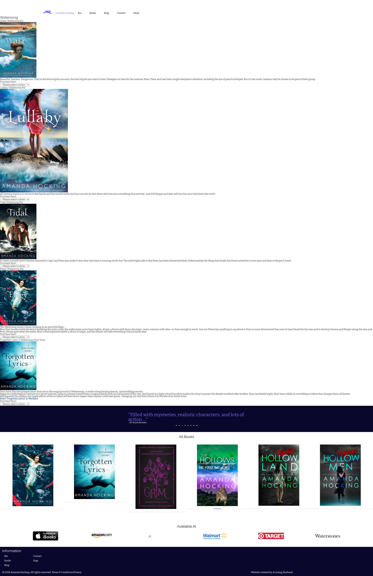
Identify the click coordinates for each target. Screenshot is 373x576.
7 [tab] (193, 421)
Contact (37, 552)
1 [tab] (176, 421)
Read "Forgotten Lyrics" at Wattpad (19, 398)
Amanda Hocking (64, 13)
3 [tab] (182, 421)
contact (121, 13)
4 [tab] (185, 421)
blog (106, 13)
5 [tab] (187, 421)
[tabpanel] (186, 415)
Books (7, 556)
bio (79, 13)
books (92, 13)
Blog (6, 561)
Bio (6, 552)
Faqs (35, 556)
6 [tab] (190, 421)
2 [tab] (179, 421)
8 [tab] (196, 421)
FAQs (136, 13)
